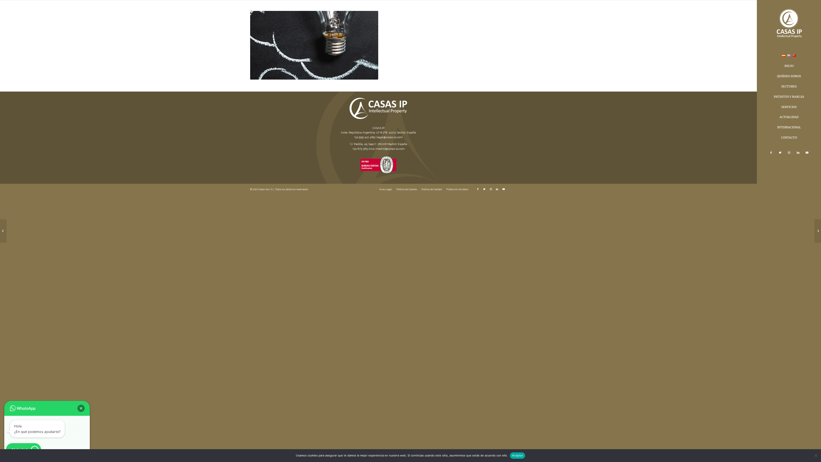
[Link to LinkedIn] (797, 152)
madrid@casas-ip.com (390, 148)
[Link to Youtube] (806, 152)
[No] (816, 455)
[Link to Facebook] (770, 152)
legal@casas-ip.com (390, 137)
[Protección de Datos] (817, 231)
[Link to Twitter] (779, 152)
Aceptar (517, 455)
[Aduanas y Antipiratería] (3, 231)
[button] (81, 408)
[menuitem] (783, 56)
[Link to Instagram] (788, 152)
